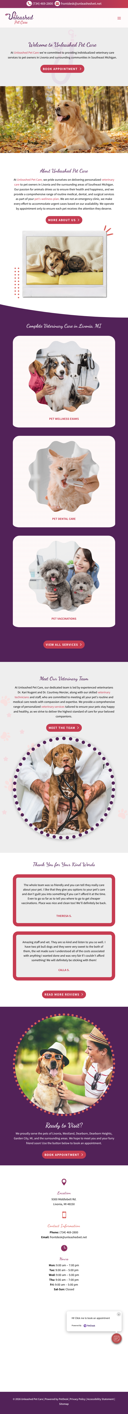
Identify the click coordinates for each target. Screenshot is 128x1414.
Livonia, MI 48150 (64, 1204)
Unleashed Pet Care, (30, 180)
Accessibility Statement (100, 1399)
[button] (117, 1338)
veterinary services (52, 707)
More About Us (62, 220)
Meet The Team (62, 728)
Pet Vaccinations (64, 619)
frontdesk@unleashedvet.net (68, 1237)
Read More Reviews (61, 994)
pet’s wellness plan (46, 199)
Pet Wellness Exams (64, 419)
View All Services (62, 645)
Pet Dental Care (64, 519)
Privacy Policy (78, 1399)
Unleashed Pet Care (26, 52)
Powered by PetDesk (56, 1399)
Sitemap (64, 1404)
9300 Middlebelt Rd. (64, 1199)
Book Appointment (60, 69)
